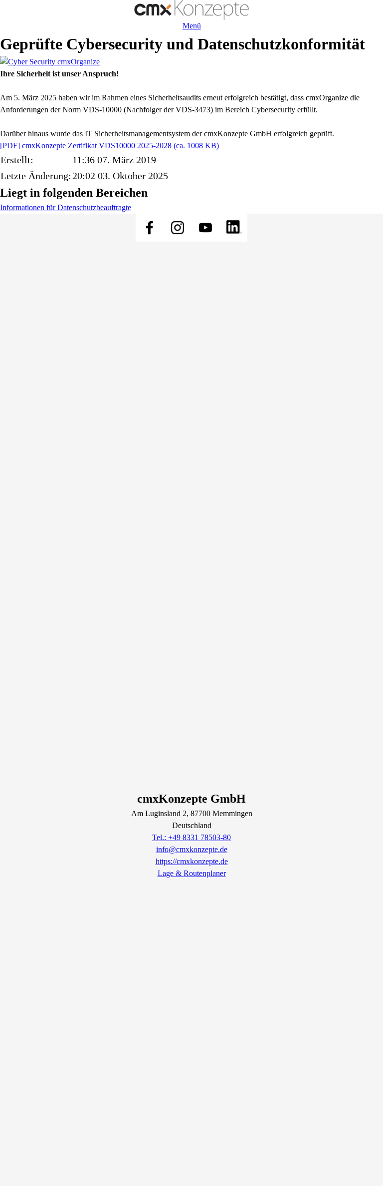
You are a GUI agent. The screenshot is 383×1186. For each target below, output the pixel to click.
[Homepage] (191, 10)
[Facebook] (150, 228)
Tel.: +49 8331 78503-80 (191, 837)
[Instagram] (178, 228)
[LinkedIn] (233, 228)
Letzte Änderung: (35, 175)
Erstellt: (16, 159)
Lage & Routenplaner (192, 873)
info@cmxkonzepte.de (191, 849)
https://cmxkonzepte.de (192, 861)
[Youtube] (205, 228)
